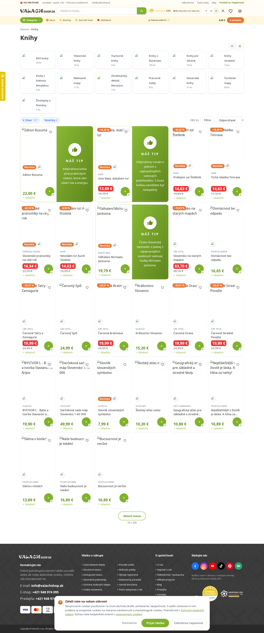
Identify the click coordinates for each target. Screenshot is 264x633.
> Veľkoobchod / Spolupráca (169, 574)
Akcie (52, 20)
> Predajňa (160, 589)
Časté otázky (203, 2)
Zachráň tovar (86, 20)
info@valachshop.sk (101, 2)
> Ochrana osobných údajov (96, 584)
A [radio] (206, 11)
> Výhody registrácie (127, 574)
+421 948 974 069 (49, 598)
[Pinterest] (229, 566)
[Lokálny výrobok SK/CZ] (40, 167)
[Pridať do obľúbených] (51, 132)
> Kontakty (160, 594)
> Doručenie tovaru (91, 569)
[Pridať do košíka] (49, 191)
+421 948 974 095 (45, 592)
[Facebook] (195, 566)
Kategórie (32, 20)
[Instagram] (204, 566)
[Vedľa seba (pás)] (232, 46)
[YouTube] (212, 566)
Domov (24, 29)
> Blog (158, 584)
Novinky (67, 20)
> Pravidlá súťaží (125, 564)
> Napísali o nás (163, 569)
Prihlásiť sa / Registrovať (231, 2)
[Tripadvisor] (238, 566)
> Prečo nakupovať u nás (129, 589)
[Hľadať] (141, 10)
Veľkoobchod (188, 2)
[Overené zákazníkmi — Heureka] (210, 593)
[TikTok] (221, 566)
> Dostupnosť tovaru (92, 574)
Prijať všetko (155, 623)
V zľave (30, 120)
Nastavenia (129, 623)
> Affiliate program (165, 579)
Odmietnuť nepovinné (188, 623)
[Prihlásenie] (223, 11)
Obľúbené (106, 20)
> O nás (159, 564)
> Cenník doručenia (127, 584)
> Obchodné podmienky (94, 579)
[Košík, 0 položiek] (240, 11)
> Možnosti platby (126, 569)
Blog (214, 2)
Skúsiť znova (132, 516)
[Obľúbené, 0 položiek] (231, 11)
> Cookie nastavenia (92, 589)
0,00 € (222, 20)
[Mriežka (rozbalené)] (240, 46)
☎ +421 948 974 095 (29, 2)
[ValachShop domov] (37, 11)
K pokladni (235, 20)
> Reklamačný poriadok (129, 579)
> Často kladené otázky (93, 564)
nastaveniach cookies (129, 614)
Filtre (207, 120)
